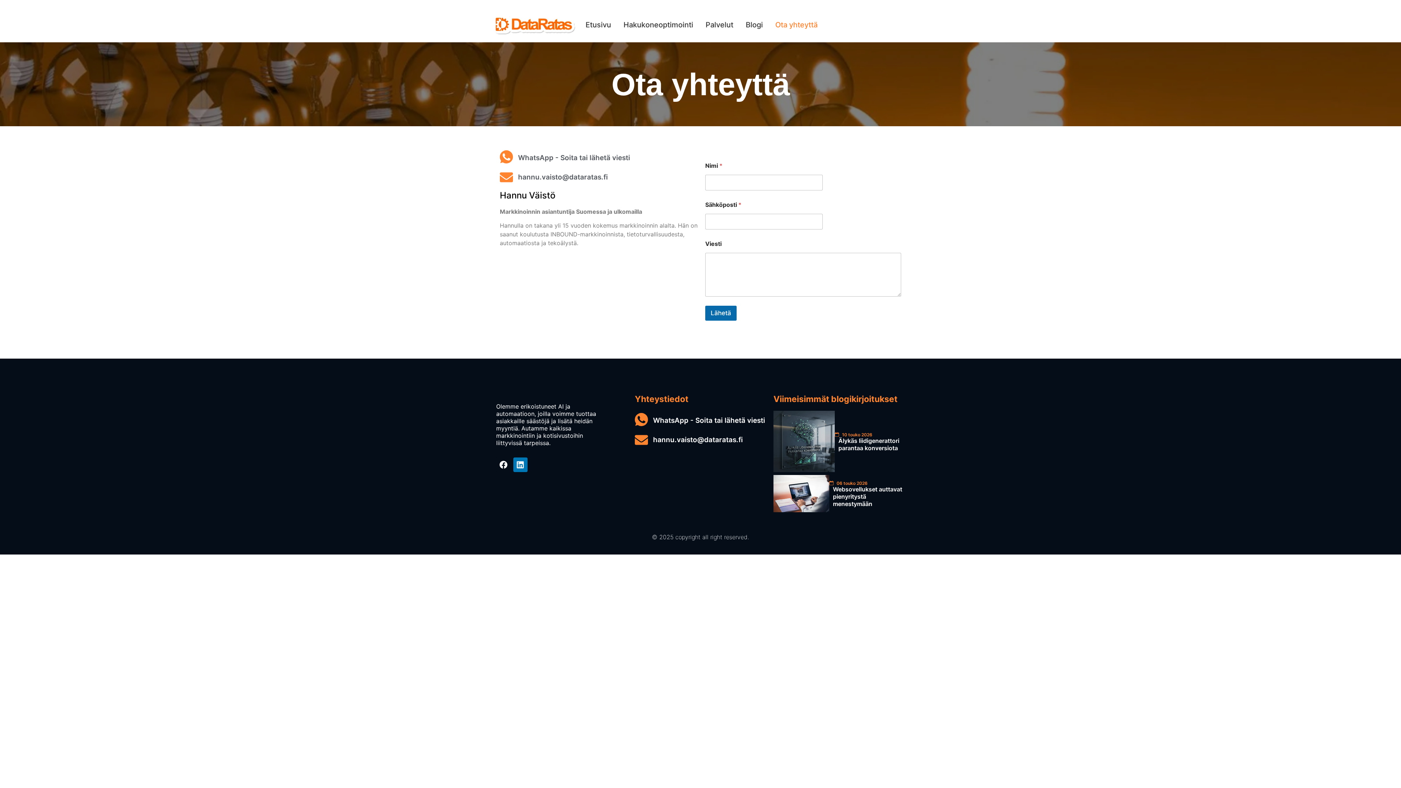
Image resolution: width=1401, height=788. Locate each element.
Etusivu (598, 24)
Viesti (713, 243)
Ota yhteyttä (796, 24)
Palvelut (719, 24)
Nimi (713, 165)
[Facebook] (503, 464)
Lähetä (721, 313)
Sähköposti (723, 204)
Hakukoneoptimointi (658, 24)
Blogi (754, 24)
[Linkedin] (520, 464)
